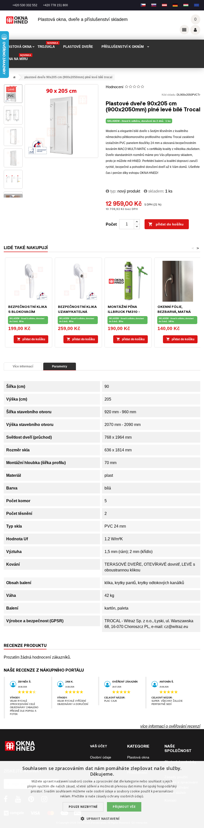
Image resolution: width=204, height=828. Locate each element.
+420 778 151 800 (55, 5)
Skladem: (155, 191)
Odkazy (184, 29)
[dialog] (102, 794)
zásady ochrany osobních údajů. (120, 796)
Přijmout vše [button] (124, 807)
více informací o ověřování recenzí (170, 726)
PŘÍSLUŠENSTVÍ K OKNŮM (123, 47)
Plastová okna (138, 757)
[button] (101, 818)
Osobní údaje (100, 757)
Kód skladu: (169, 94)
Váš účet (195, 30)
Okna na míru (17, 57)
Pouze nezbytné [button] (83, 807)
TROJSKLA (48, 45)
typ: (112, 191)
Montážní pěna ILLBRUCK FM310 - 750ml (124, 311)
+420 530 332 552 (24, 5)
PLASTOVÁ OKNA (18, 47)
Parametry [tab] (59, 366)
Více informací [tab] (23, 366)
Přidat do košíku (166, 224)
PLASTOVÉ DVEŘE (78, 47)
